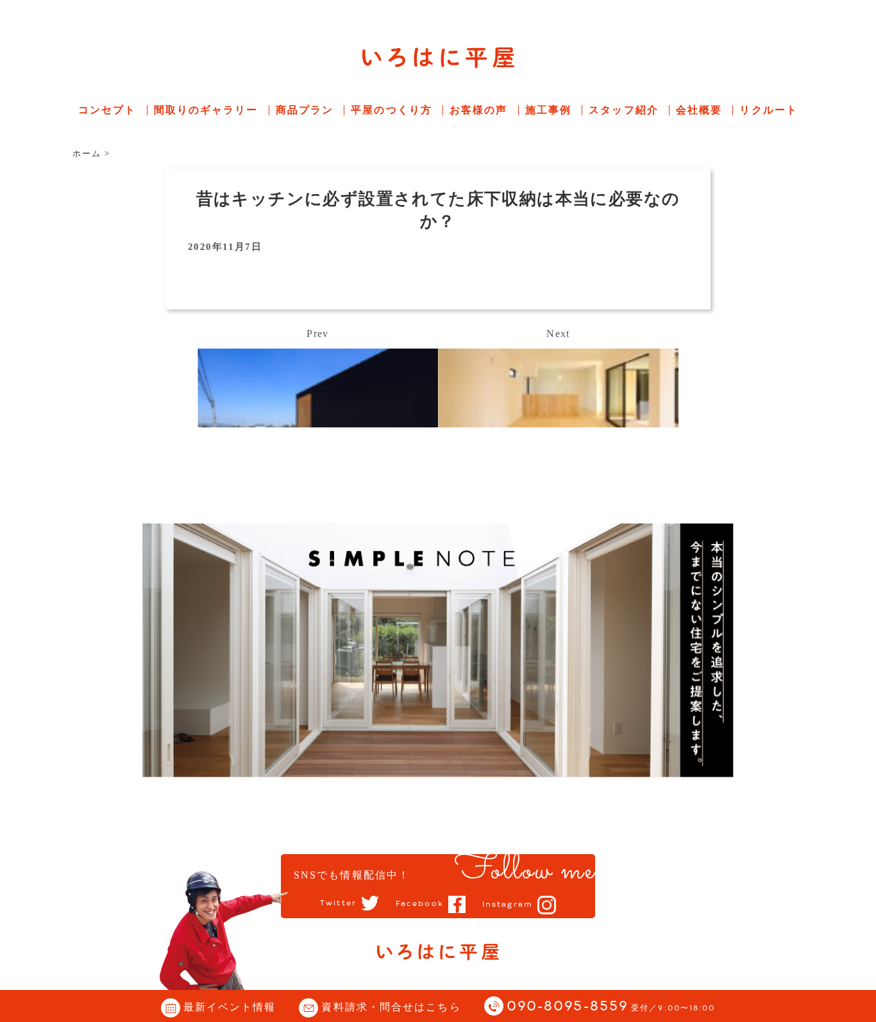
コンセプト (107, 109)
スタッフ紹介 (624, 109)
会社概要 (699, 109)
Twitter (338, 903)
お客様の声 (479, 109)
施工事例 (548, 109)
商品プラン (305, 109)
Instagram (507, 905)
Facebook (420, 904)
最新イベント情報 (229, 1006)
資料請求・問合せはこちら (390, 1006)
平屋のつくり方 (391, 109)
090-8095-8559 (611, 1007)
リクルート (768, 109)
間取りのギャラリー (206, 109)
